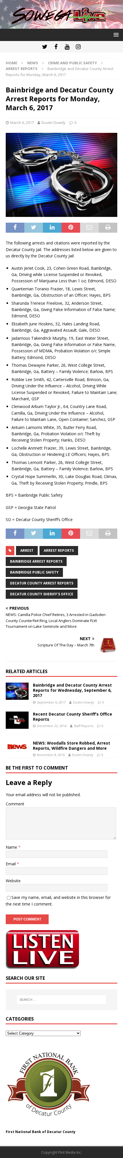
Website (13, 880)
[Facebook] (56, 47)
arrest (26, 550)
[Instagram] (78, 47)
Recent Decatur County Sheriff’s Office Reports (72, 716)
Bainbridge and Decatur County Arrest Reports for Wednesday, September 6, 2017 (72, 690)
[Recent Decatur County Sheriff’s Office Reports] (17, 720)
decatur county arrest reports (41, 583)
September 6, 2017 (51, 702)
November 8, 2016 (51, 755)
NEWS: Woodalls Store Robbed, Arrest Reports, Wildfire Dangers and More (71, 745)
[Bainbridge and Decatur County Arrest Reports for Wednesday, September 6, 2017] (17, 691)
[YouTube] (67, 47)
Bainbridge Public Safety (34, 572)
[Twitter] (45, 47)
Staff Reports (83, 726)
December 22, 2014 (51, 726)
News (32, 62)
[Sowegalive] (61, 25)
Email (11, 863)
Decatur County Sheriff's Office (41, 594)
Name (12, 847)
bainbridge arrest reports (36, 561)
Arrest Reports (59, 550)
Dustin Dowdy (53, 122)
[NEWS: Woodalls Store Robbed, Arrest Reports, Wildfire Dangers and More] (17, 746)
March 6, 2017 (22, 122)
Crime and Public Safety (72, 62)
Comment (15, 804)
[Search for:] (61, 999)
